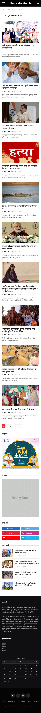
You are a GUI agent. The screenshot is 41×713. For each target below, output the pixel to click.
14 (17, 426)
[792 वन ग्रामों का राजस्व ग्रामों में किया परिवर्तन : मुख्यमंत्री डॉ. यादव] (20, 112)
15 (15, 672)
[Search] (38, 3)
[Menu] (3, 3)
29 (15, 678)
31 (26, 678)
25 (31, 675)
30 (20, 678)
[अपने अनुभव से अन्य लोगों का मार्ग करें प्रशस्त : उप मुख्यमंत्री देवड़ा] (20, 31)
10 (26, 668)
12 (36, 668)
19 (36, 672)
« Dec (4, 682)
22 (15, 675)
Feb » (8, 682)
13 (4, 672)
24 (26, 675)
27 (4, 678)
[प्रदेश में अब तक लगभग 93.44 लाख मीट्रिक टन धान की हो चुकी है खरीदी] (20, 355)
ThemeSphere (31, 707)
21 (10, 675)
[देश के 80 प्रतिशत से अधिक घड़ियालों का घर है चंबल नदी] (20, 192)
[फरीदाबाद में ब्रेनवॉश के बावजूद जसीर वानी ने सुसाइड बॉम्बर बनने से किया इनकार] (7, 575)
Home (4, 702)
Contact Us (21, 702)
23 (20, 675)
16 (20, 672)
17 (26, 672)
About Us (11, 702)
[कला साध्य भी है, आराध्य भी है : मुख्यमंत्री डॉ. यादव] (20, 395)
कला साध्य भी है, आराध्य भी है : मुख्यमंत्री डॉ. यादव (18, 409)
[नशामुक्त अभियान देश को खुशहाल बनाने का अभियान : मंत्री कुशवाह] (7, 553)
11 (31, 668)
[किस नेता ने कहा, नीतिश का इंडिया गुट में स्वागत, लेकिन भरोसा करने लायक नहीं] (20, 72)
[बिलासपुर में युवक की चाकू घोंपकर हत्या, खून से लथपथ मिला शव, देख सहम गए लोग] (20, 152)
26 (36, 675)
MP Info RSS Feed (33, 702)
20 (4, 675)
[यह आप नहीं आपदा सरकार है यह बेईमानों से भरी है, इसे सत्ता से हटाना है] (20, 232)
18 (31, 672)
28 (10, 678)
